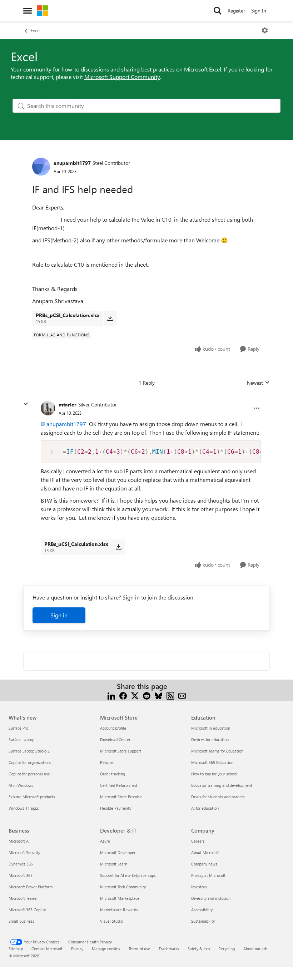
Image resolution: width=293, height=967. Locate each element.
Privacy (77, 948)
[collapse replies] (25, 404)
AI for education (205, 808)
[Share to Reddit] (146, 695)
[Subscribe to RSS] (170, 695)
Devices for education (210, 739)
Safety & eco (199, 948)
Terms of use (139, 948)
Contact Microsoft (47, 948)
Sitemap (16, 948)
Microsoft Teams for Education (217, 751)
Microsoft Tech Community (123, 886)
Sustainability (203, 921)
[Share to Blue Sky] (158, 695)
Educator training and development (221, 785)
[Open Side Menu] (27, 10)
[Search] (217, 10)
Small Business (21, 921)
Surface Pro (18, 728)
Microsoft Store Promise (121, 796)
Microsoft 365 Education (212, 762)
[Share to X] (135, 695)
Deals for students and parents (218, 796)
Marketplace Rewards (119, 909)
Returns (107, 762)
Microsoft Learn (113, 864)
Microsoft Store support (120, 751)
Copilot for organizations (30, 762)
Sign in (59, 615)
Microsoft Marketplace (119, 898)
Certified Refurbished (118, 785)
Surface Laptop (21, 739)
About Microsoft (205, 852)
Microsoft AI (19, 841)
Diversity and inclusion (210, 898)
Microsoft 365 (21, 875)
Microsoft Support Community (122, 76)
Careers (198, 841)
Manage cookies (106, 948)
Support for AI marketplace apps (128, 875)
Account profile (113, 728)
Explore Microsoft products (32, 796)
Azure (105, 841)
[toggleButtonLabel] (265, 30)
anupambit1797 (72, 162)
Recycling (226, 948)
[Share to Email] (182, 695)
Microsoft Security (24, 852)
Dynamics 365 (21, 864)
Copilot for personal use (29, 773)
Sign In (258, 10)
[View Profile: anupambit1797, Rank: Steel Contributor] (41, 167)
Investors (199, 886)
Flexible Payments (115, 808)
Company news (204, 864)
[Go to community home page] (42, 10)
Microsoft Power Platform (31, 886)
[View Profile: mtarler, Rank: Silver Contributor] (48, 408)
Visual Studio (111, 921)
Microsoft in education (210, 728)
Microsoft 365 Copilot (27, 909)
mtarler (67, 404)
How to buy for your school (214, 773)
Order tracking (112, 773)
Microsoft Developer (117, 852)
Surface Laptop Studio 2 (29, 751)
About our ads (255, 948)
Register (236, 10)
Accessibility (202, 909)
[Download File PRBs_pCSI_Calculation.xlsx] (109, 318)
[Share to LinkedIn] (111, 695)
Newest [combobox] (258, 382)
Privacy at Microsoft (208, 875)
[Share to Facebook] (123, 695)
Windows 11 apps (24, 808)
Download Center (115, 739)
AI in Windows (21, 785)
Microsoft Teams (23, 898)
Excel (35, 30)
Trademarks (169, 948)
